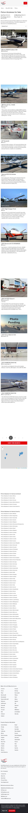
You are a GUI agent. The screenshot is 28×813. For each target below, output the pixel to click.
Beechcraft (3, 695)
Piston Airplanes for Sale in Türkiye (8, 662)
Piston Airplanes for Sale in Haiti (8, 572)
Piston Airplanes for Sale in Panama (9, 622)
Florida (2, 727)
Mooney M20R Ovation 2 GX (9, 49)
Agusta (16, 701)
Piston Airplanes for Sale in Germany (9, 563)
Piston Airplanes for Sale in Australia (9, 517)
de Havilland (17, 711)
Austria (16, 748)
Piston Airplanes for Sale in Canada (8, 532)
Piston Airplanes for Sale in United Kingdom (10, 671)
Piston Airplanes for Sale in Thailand (9, 660)
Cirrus (2, 690)
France (16, 741)
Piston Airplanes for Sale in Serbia (8, 645)
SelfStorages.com (5, 794)
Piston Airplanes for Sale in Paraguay (9, 624)
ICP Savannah (5, 141)
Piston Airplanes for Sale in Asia (8, 498)
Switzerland (17, 739)
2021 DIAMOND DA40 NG (8, 393)
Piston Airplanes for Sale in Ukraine (8, 666)
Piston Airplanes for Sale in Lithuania (9, 597)
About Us (3, 775)
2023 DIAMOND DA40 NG (8, 362)
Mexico (2, 750)
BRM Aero (17, 709)
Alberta (2, 748)
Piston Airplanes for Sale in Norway (8, 620)
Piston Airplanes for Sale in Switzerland (9, 658)
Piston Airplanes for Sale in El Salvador (9, 549)
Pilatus (16, 695)
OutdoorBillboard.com (6, 798)
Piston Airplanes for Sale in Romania (9, 637)
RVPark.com (4, 790)
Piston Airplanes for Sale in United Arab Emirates (11, 668)
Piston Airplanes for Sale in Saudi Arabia (9, 643)
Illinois (2, 733)
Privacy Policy (4, 780)
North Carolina (4, 735)
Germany (17, 737)
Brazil (16, 724)
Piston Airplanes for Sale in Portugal (9, 631)
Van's (16, 697)
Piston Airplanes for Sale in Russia (8, 639)
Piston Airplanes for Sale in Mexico (8, 608)
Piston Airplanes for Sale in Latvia (8, 593)
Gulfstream (3, 703)
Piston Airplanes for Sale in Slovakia (9, 647)
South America (4, 752)
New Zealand (17, 731)
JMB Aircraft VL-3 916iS (8, 105)
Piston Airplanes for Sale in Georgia (8, 561)
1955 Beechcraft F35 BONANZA (10, 243)
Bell (2, 711)
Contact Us (3, 773)
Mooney (3, 707)
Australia (17, 729)
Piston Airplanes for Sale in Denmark (9, 545)
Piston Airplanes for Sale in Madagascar (9, 601)
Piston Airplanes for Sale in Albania (8, 513)
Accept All (12, 810)
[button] (22, 454)
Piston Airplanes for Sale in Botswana (9, 526)
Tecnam (3, 709)
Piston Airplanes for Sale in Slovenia (9, 650)
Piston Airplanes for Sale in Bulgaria (9, 530)
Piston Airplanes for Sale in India (8, 578)
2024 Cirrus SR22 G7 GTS (8, 335)
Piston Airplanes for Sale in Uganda (8, 664)
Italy (16, 743)
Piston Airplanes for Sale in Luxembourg (10, 599)
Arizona (2, 739)
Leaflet (18, 468)
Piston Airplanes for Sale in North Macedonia (11, 618)
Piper (2, 692)
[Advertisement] (14, 420)
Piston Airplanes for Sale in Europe (8, 500)
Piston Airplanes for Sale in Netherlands (9, 614)
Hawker (2, 716)
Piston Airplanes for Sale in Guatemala (9, 568)
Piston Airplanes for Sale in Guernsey (9, 570)
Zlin (15, 703)
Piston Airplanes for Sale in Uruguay (9, 675)
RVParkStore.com (5, 792)
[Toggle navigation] (25, 3)
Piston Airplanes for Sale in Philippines (9, 626)
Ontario (2, 745)
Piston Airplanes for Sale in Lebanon (9, 595)
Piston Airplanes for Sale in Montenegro (10, 610)
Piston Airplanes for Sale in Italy (8, 584)
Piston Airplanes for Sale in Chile (8, 534)
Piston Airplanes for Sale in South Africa (9, 652)
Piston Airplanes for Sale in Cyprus (8, 540)
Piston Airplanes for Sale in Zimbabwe (9, 677)
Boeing (16, 690)
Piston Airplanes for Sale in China (8, 536)
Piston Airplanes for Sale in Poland (8, 629)
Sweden (16, 750)
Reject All (4, 810)
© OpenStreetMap (23, 468)
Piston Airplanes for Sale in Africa (8, 495)
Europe (16, 733)
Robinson (3, 701)
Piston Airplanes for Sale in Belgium (9, 521)
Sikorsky (16, 713)
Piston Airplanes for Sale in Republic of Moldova (11, 635)
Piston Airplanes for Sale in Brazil (8, 528)
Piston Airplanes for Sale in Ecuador (9, 547)
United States (4, 724)
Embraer (3, 713)
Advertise (3, 778)
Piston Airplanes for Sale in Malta (8, 605)
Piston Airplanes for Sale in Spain (8, 654)
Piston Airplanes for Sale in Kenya (8, 591)
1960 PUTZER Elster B (7, 298)
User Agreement (4, 782)
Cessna (2, 688)
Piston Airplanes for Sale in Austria (8, 519)
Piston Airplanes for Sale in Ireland (8, 580)
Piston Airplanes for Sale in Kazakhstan (9, 589)
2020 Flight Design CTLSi (8, 209)
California (3, 731)
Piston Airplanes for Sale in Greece (8, 566)
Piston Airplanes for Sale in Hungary (9, 574)
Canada (2, 743)
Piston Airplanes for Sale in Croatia (8, 538)
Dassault (3, 705)
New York (3, 741)
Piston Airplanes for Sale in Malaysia (9, 603)
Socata (16, 688)
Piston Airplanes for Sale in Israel (8, 582)
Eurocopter (17, 692)
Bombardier (3, 697)
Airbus (16, 699)
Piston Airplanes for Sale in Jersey (8, 587)
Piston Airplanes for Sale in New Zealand (10, 616)
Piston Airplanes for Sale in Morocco (9, 612)
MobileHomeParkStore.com (7, 788)
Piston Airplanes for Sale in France (8, 555)
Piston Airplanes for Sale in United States (10, 673)
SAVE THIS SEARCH (14, 443)
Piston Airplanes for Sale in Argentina (9, 515)
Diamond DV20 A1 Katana (8, 174)
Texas (2, 729)
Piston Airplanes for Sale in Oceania (9, 504)
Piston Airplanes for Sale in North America (10, 502)
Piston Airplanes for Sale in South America (10, 506)
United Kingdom (18, 735)
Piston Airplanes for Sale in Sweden (9, 656)
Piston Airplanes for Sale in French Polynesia (10, 559)
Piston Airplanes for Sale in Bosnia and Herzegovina (12, 524)
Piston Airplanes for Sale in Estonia (8, 551)
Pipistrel (16, 705)
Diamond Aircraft (4, 699)
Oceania (16, 727)
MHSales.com (4, 796)
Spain (16, 745)
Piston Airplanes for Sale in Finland (8, 553)
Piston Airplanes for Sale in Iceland (8, 576)
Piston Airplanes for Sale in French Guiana (10, 557)
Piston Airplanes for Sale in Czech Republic (10, 542)
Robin (16, 707)
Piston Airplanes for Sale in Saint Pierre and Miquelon (12, 641)
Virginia (2, 737)
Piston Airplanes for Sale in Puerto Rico (9, 633)
